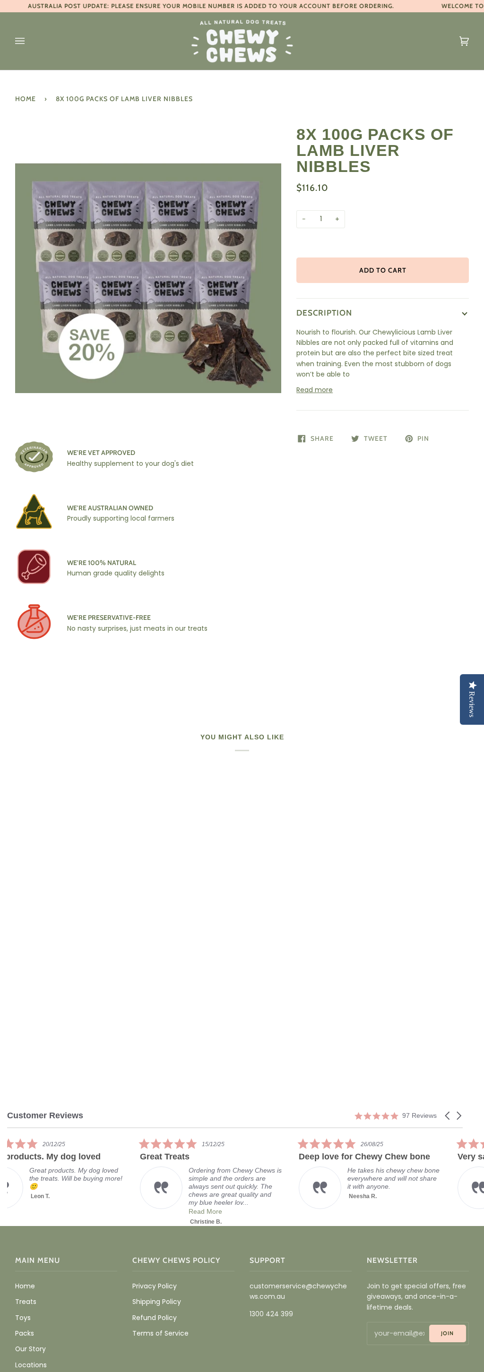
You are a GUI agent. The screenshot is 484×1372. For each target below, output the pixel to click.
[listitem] (78, 1173)
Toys (23, 1317)
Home (25, 99)
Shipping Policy (156, 1301)
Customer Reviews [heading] (45, 1116)
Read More (231, 1211)
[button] (448, 1116)
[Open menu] (29, 41)
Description (324, 312)
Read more (314, 389)
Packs (24, 1333)
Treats (25, 1301)
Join (447, 1333)
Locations (31, 1365)
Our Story (30, 1349)
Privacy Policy (154, 1286)
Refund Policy (154, 1317)
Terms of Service (160, 1333)
